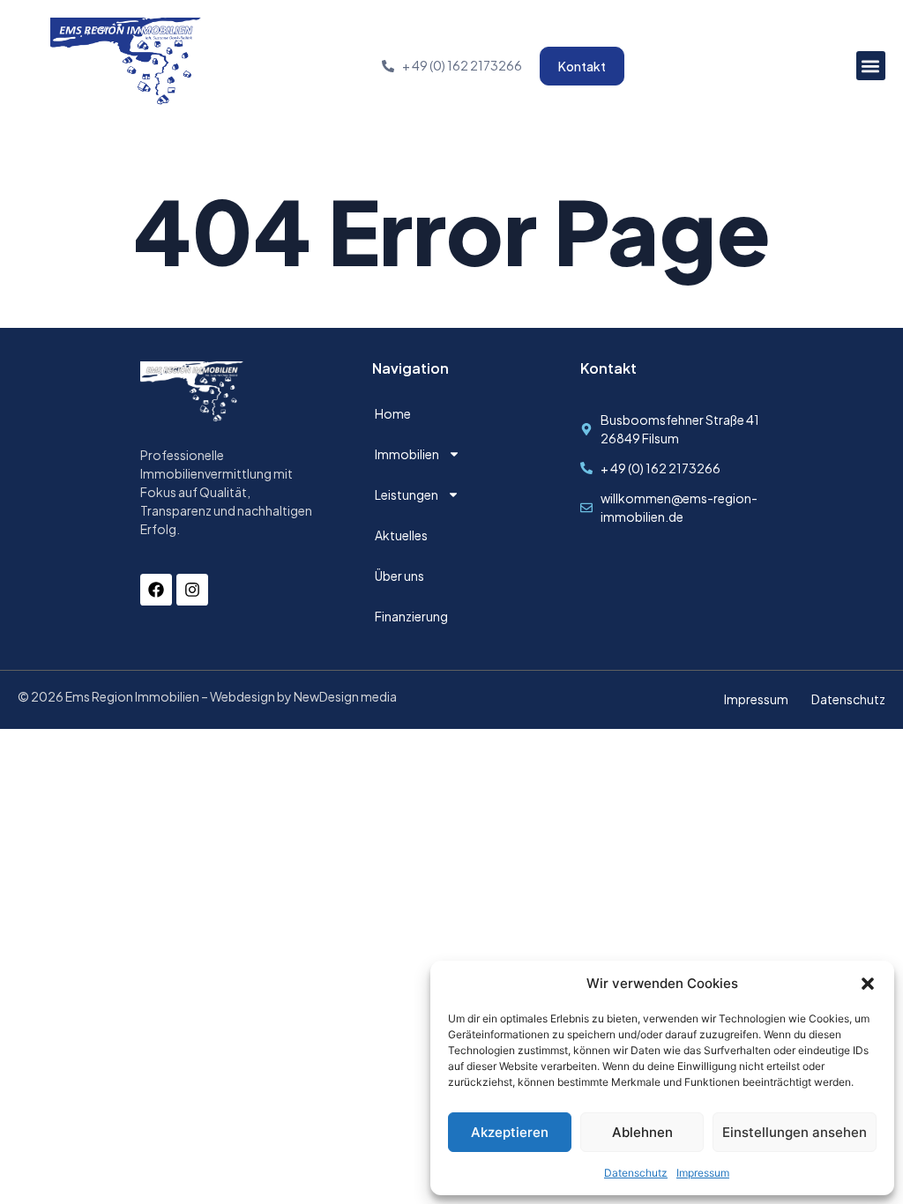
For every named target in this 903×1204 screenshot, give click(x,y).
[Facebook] (156, 590)
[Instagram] (192, 590)
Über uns (399, 575)
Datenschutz (636, 1172)
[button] (868, 983)
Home (393, 413)
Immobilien (407, 454)
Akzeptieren (510, 1132)
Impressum (702, 1172)
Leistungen (406, 494)
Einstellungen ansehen (794, 1132)
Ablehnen (642, 1132)
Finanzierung (411, 616)
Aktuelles (401, 535)
